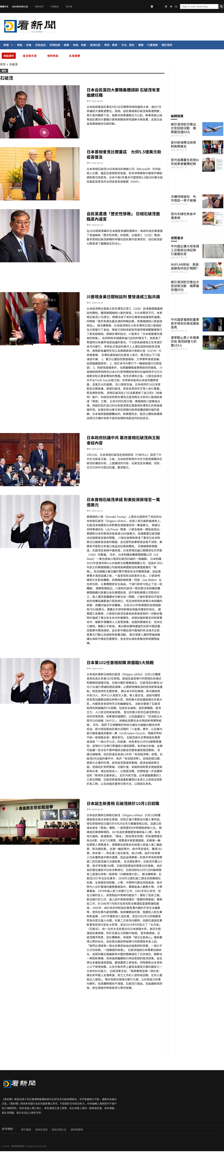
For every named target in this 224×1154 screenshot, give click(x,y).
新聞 (6, 45)
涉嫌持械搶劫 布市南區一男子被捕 (183, 198)
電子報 (69, 6)
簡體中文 (4, 6)
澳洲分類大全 (59, 1129)
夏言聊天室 (30, 56)
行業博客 (152, 45)
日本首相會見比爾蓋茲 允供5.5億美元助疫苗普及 (124, 154)
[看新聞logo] (30, 33)
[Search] (221, 6)
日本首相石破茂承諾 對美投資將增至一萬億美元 (123, 502)
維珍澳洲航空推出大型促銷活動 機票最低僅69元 (183, 128)
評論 (28, 45)
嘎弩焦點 (52, 56)
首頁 (3, 64)
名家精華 (74, 56)
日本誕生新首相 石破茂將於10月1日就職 (123, 803)
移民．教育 (110, 45)
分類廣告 (54, 6)
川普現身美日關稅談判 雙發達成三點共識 (123, 297)
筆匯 (141, 45)
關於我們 (167, 45)
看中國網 (26, 1129)
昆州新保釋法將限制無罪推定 (183, 144)
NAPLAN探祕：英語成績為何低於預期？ (185, 266)
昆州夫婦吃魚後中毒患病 (183, 215)
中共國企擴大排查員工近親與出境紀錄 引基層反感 (185, 250)
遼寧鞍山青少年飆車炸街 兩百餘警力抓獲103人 (185, 341)
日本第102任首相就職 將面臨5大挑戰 (120, 662)
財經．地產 (79, 45)
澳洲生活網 (41, 1129)
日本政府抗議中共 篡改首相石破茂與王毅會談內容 (123, 440)
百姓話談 (40, 45)
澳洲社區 (95, 45)
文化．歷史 (127, 45)
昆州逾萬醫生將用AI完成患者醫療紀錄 (185, 161)
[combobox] (199, 6)
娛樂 (66, 45)
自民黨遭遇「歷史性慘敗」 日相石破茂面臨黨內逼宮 (123, 216)
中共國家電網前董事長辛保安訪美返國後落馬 (185, 323)
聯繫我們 (39, 6)
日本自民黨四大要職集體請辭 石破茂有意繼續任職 (123, 92)
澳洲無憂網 (77, 1129)
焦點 (19, 45)
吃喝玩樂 (55, 45)
